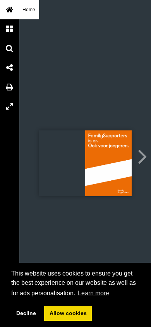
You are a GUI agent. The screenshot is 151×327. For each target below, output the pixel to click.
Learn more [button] (93, 293)
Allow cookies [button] (68, 313)
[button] (9, 9)
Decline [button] (26, 313)
